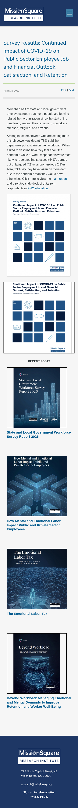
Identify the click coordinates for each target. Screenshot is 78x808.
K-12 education (37, 188)
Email (72, 90)
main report (59, 178)
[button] (69, 13)
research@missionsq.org (36, 784)
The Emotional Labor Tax (27, 614)
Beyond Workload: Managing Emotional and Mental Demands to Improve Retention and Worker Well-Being (39, 702)
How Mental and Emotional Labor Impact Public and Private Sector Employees (34, 525)
